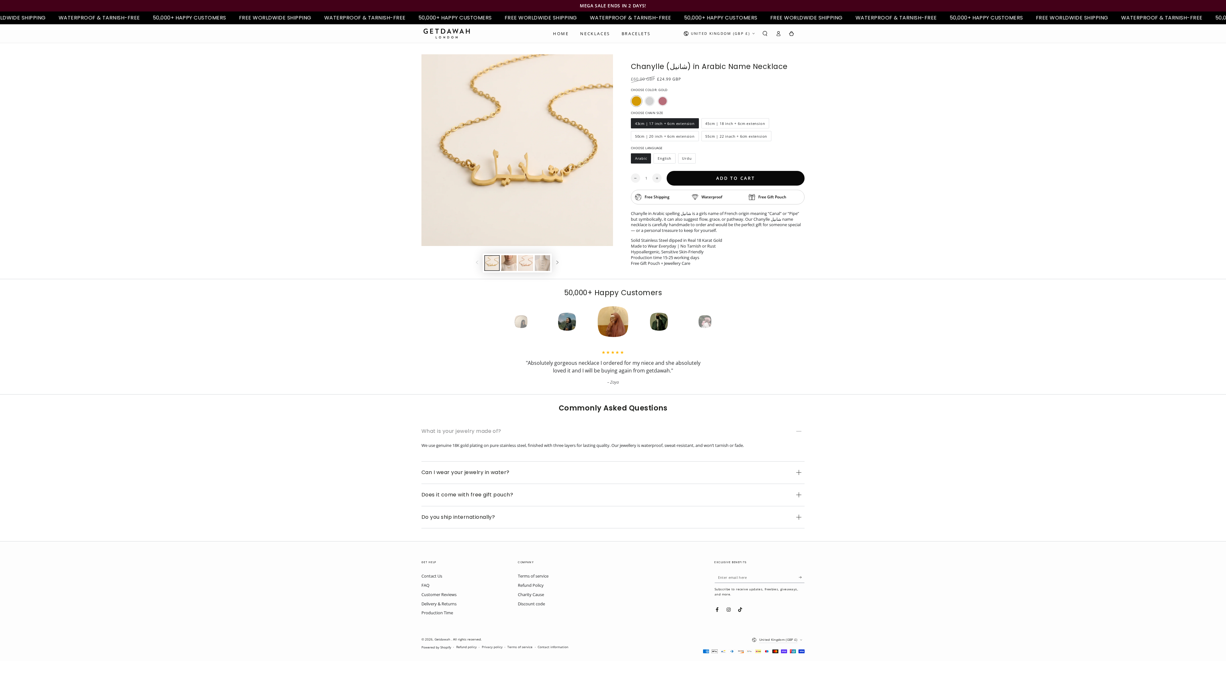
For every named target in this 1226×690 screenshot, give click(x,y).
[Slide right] (557, 263)
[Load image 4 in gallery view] (542, 263)
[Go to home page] (446, 33)
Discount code (531, 604)
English (666, 160)
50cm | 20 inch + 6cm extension (665, 137)
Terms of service (533, 576)
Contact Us (431, 576)
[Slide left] (477, 263)
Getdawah (443, 639)
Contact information (553, 647)
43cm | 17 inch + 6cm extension (665, 124)
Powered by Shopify (436, 647)
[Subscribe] (802, 577)
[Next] (716, 322)
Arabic (643, 160)
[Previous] (509, 322)
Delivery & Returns (439, 604)
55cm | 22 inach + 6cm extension (736, 137)
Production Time (437, 613)
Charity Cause (531, 594)
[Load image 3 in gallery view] (525, 263)
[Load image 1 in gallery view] (492, 263)
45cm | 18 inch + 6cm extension (735, 124)
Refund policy (466, 647)
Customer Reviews (439, 594)
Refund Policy (531, 585)
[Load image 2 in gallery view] (509, 263)
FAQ (425, 585)
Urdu (689, 160)
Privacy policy (492, 647)
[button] (765, 33)
